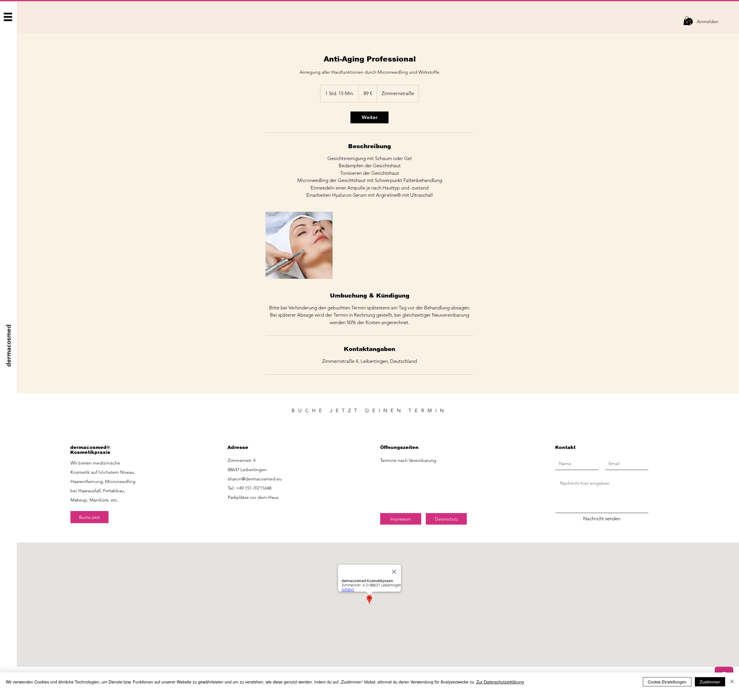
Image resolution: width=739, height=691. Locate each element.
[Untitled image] (299, 245)
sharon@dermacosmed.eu (255, 479)
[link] (369, 117)
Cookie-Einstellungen (667, 682)
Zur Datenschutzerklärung (500, 682)
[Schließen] (732, 681)
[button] (8, 17)
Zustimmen (710, 682)
